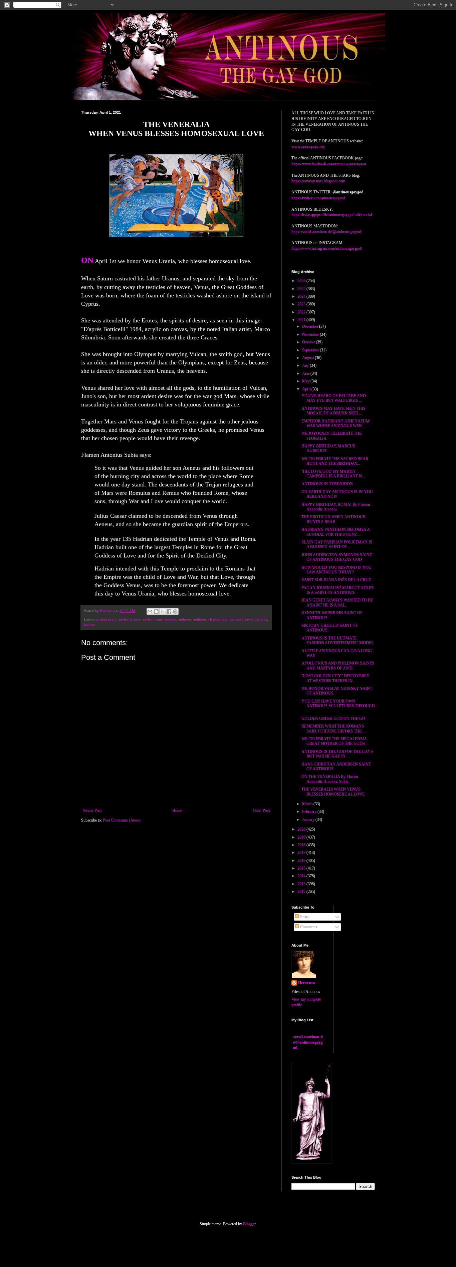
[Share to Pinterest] (175, 611)
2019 (301, 837)
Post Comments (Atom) (122, 820)
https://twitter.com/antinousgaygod (318, 197)
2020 (301, 829)
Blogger (249, 1224)
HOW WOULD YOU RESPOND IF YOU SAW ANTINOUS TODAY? (336, 569)
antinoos (184, 619)
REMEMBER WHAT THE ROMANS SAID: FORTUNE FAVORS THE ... (333, 728)
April (306, 389)
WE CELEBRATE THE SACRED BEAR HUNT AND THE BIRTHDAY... (334, 461)
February (309, 811)
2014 (301, 876)
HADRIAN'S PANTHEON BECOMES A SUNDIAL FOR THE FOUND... (335, 531)
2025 (301, 288)
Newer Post (92, 810)
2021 (301, 319)
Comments (308, 927)
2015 (301, 868)
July (306, 365)
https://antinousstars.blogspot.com (318, 181)
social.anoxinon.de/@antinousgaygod (308, 1042)
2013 (301, 884)
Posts (304, 917)
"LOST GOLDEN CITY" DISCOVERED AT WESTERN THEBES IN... (335, 678)
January (308, 819)
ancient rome (153, 619)
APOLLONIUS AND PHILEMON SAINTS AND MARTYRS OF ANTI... (337, 665)
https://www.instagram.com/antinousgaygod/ (326, 248)
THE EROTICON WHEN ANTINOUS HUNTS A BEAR (333, 519)
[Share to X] (162, 611)
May (306, 381)
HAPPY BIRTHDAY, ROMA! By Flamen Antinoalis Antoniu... (335, 506)
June (306, 373)
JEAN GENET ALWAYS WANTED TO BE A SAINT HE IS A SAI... (337, 602)
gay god (236, 619)
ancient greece (130, 619)
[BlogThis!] (156, 611)
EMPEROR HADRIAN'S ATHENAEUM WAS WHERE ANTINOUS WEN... (335, 423)
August (308, 357)
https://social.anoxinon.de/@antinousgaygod (326, 231)
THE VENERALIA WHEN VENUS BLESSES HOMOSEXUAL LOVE (333, 791)
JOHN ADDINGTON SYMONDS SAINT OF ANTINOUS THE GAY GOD (336, 557)
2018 (301, 845)
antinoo (170, 619)
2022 (301, 312)
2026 (301, 280)
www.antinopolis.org (308, 146)
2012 (301, 891)
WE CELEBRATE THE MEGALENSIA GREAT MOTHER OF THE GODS (334, 741)
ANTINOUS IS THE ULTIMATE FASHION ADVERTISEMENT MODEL (337, 640)
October (309, 342)
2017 (301, 852)
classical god (218, 619)
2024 (301, 296)
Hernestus (306, 983)
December (310, 326)
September (311, 350)
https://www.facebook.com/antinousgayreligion (328, 163)
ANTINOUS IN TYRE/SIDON (327, 483)
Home (177, 810)
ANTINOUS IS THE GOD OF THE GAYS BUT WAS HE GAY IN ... (337, 754)
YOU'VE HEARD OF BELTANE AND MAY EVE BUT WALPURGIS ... (333, 398)
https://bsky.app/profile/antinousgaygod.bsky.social (331, 214)
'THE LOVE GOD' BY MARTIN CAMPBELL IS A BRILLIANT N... (333, 473)
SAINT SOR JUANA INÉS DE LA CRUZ (336, 579)
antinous (199, 619)
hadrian (89, 625)
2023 (301, 304)
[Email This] (150, 611)
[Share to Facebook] (169, 611)
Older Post (261, 810)
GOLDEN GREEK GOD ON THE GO (333, 718)
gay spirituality (255, 619)
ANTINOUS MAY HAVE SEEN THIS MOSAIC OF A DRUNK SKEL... (333, 410)
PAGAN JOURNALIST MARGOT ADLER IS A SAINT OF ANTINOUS (337, 590)
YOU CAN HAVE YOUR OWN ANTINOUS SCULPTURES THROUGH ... (338, 706)
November (311, 334)
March (307, 804)
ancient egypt (106, 619)
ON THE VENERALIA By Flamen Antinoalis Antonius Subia (329, 779)
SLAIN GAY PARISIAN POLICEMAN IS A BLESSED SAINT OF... (336, 544)
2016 (301, 860)
